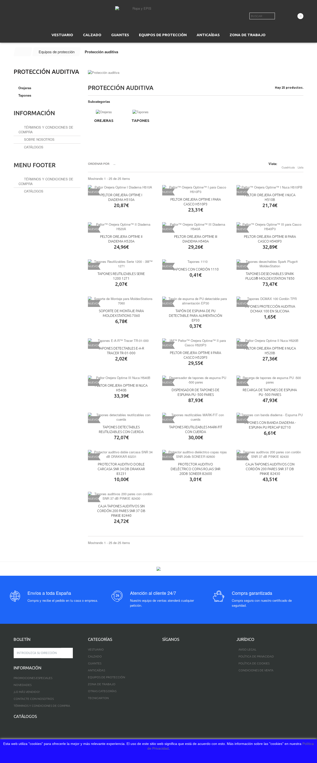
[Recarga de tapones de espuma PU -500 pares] (270, 380)
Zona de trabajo (101, 684)
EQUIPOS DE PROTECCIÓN (163, 35)
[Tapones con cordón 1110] (195, 261)
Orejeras (103, 120)
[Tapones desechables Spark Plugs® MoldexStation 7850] (270, 263)
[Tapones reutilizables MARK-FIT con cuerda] (195, 417)
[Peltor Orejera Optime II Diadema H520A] (121, 226)
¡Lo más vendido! (27, 691)
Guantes (94, 663)
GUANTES (120, 35)
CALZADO (92, 35)
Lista (300, 167)
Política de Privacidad (256, 656)
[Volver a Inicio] (23, 51)
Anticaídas (96, 670)
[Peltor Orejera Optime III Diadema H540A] (195, 226)
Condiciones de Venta (255, 670)
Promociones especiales (33, 678)
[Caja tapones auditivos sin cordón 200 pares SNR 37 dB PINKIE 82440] (121, 496)
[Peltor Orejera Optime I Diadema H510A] (121, 187)
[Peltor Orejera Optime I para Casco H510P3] (195, 189)
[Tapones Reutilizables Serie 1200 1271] (121, 263)
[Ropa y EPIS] (140, 13)
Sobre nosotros (38, 139)
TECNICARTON (98, 698)
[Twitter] (172, 650)
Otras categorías (102, 691)
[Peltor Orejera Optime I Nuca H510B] (270, 187)
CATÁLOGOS (33, 147)
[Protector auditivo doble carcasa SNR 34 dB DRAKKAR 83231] (121, 454)
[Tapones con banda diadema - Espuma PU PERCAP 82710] (270, 415)
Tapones (140, 120)
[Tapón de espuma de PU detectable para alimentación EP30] (195, 301)
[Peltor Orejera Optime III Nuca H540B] (121, 378)
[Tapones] (140, 112)
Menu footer (34, 165)
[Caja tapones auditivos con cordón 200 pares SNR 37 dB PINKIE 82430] (270, 454)
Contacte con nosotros (34, 698)
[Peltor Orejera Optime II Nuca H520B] (270, 340)
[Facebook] (164, 650)
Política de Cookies (253, 663)
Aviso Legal (247, 649)
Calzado (95, 656)
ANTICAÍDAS (208, 35)
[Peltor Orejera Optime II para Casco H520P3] (195, 342)
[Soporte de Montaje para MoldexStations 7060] (121, 301)
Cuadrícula (288, 167)
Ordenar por (98, 163)
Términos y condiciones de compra (46, 129)
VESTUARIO (62, 35)
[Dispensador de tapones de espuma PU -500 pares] (195, 380)
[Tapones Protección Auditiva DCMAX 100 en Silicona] (270, 299)
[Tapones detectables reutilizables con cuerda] (121, 417)
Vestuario (96, 649)
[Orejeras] (104, 112)
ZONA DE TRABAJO (247, 35)
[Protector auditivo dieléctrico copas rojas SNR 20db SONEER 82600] (195, 454)
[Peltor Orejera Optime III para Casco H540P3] (270, 226)
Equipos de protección (106, 677)
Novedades (22, 684)
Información (34, 113)
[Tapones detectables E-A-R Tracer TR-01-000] (121, 340)
